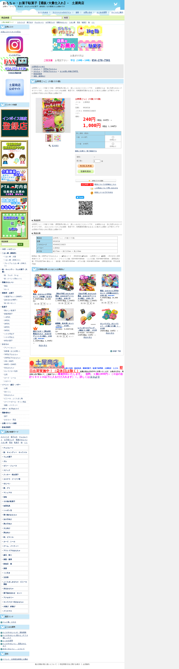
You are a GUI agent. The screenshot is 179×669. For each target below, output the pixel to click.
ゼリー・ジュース (10, 466)
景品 (78, 22)
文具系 (6, 577)
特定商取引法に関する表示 (70, 664)
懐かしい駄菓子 (10, 310)
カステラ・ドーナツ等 (12, 479)
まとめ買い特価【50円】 (69, 71)
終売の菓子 (8, 340)
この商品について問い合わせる (106, 188)
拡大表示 (55, 146)
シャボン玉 (7, 510)
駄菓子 (84, 22)
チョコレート (39, 22)
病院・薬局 (8, 559)
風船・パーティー (11, 405)
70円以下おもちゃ (11, 354)
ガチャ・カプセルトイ (10, 409)
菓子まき (30, 22)
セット (6, 289)
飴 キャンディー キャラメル (15, 452)
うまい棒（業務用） (9, 253)
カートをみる (43, 12)
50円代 (7, 330)
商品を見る (43, 345)
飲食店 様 (7, 564)
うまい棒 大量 (10, 257)
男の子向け (7, 524)
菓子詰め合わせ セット (12, 593)
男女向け (6, 532)
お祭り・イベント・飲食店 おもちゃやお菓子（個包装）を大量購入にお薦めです (34, 6)
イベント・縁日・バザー (11, 385)
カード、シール (9, 541)
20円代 (7, 320)
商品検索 (5, 18)
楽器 (5, 568)
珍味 (5, 497)
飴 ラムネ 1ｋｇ (11, 275)
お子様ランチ (50, 22)
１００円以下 (9, 334)
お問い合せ (88, 12)
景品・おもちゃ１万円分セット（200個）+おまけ (42, 295)
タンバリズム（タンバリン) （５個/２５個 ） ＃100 (110, 326)
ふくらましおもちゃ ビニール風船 (15, 583)
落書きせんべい (61, 22)
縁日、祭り (7, 555)
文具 (6, 374)
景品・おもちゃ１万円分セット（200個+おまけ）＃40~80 (109, 293)
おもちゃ (5, 344)
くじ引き (6, 573)
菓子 (6, 416)
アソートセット (10, 348)
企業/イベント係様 (9, 423)
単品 (6, 286)
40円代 (7, 327)
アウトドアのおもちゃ (11, 550)
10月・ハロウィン (9, 249)
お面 (6, 388)
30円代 (7, 324)
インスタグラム (15, 55)
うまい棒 (72, 22)
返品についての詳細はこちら (105, 184)
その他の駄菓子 (9, 501)
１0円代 (7, 317)
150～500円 (8, 361)
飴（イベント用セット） (13, 279)
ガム (5, 461)
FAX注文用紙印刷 (14, 73)
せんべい (6, 483)
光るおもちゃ (9, 368)
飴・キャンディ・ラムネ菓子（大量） (14, 270)
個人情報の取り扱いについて (46, 664)
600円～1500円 (10, 364)
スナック (6, 470)
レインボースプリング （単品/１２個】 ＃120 (87, 329)
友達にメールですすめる (103, 192)
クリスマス (7, 611)
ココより (95, 376)
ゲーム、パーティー (11, 546)
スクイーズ (21, 22)
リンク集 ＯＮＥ (9, 622)
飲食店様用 (6, 427)
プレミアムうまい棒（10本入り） (15, 264)
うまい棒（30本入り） (12, 260)
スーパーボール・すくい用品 (15, 402)
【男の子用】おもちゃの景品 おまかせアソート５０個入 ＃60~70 (64, 296)
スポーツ (7, 381)
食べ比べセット (10, 303)
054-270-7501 (101, 60)
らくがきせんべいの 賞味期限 (14, 632)
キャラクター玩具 (11, 371)
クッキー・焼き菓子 (11, 474)
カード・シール (10, 378)
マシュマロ (7, 492)
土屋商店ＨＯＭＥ (38, 66)
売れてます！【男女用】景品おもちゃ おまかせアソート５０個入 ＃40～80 (42, 334)
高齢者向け (6, 413)
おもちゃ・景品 (10, 420)
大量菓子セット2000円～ (13, 296)
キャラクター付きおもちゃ (13, 602)
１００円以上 (9, 337)
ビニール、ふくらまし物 (13, 398)
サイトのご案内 (117, 12)
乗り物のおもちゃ (10, 515)
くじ (93, 22)
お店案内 (86, 664)
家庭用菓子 (8, 314)
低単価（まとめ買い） (12, 351)
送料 (77, 12)
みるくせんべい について (14, 649)
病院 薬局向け (39, 76)
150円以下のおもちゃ (12, 358)
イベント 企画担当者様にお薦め (15, 659)
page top (117, 351)
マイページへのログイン (62, 12)
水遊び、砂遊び (9, 606)
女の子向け (7, 519)
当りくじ (7, 392)
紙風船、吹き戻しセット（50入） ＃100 (64, 324)
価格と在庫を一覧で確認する (86, 151)
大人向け (6, 528)
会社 (6, 654)
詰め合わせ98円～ (11, 300)
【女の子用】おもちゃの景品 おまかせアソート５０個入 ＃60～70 (87, 296)
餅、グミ (6, 488)
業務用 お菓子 (8, 293)
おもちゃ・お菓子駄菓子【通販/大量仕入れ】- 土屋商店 (43, 3)
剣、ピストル (8, 537)
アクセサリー (8, 597)
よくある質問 (102, 12)
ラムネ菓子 (7, 457)
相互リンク (9, 616)
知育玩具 (6, 506)
